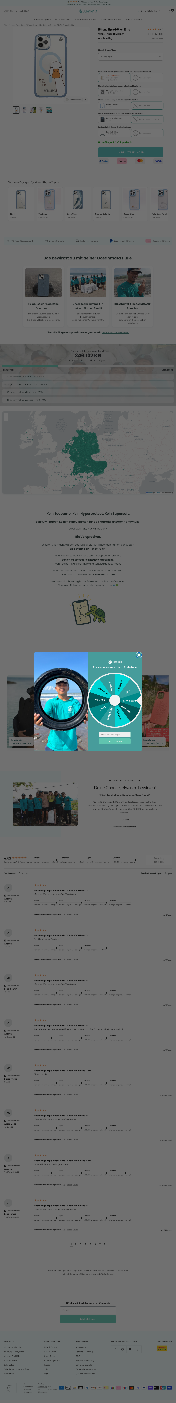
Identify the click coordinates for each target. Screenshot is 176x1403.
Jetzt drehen (115, 741)
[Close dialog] (139, 655)
